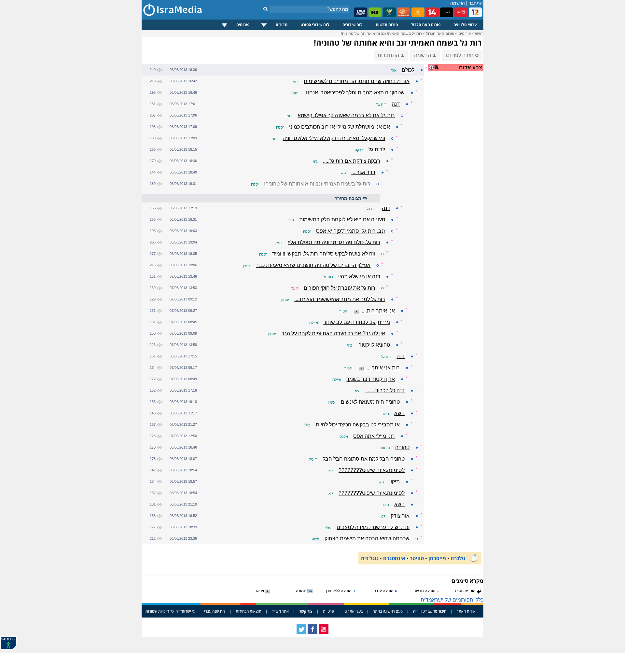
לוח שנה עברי (214, 611)
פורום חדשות (387, 24)
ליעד (295, 288)
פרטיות (328, 611)
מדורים (281, 24)
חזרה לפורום (460, 55)
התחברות (388, 55)
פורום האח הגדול (425, 24)
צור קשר (305, 611)
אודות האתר (466, 611)
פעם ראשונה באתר (388, 611)
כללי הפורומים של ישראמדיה (452, 600)
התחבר (476, 3)
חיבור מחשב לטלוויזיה (429, 611)
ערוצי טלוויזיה (465, 24)
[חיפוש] (265, 9)
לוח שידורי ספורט (314, 24)
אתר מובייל (280, 611)
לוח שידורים (352, 24)
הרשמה (457, 3)
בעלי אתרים (353, 611)
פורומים (242, 24)
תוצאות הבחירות (248, 611)
